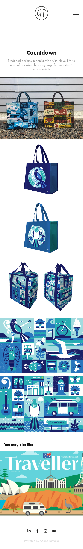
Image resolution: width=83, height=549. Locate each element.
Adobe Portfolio (49, 541)
